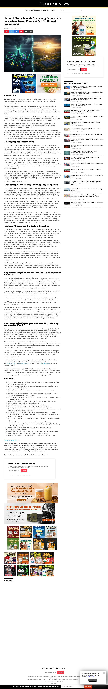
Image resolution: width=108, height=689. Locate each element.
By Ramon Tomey (79, 125)
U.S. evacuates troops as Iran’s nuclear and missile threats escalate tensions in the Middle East (85, 129)
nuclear (53, 10)
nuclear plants (31, 447)
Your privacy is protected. (12, 475)
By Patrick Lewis (79, 131)
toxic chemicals (24, 451)
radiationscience (35, 10)
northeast (13, 447)
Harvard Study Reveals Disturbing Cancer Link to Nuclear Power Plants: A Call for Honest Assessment (86, 93)
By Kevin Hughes (79, 154)
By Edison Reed (79, 95)
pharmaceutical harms (33, 449)
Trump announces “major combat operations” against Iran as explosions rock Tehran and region (85, 99)
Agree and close (92, 680)
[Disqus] (32, 602)
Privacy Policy (54, 683)
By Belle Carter (79, 89)
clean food (55, 443)
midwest (6, 447)
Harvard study (53, 445)
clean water (7, 445)
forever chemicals (35, 445)
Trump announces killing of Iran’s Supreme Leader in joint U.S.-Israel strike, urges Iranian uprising (86, 87)
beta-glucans (24, 443)
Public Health (45, 449)
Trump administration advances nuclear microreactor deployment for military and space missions (83, 152)
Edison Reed (17, 28)
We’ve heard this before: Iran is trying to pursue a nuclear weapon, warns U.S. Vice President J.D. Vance (85, 111)
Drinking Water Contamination (20, 445)
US (35, 451)
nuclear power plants (51, 447)
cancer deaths (33, 443)
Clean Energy (47, 443)
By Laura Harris (79, 101)
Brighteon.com (11, 363)
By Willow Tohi (79, 178)
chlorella (40, 443)
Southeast (17, 451)
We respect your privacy (46, 679)
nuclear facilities (21, 447)
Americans (17, 443)
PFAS (25, 449)
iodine (26, 10)
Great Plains (44, 445)
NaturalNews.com (23, 363)
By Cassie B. (78, 107)
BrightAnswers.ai (45, 363)
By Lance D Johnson (80, 113)
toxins (32, 451)
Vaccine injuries (40, 451)
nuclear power (40, 447)
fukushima (45, 10)
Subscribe (88, 687)
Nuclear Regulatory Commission (13, 449)
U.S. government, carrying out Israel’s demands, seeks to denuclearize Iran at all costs (84, 158)
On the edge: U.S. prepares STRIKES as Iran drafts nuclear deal (86, 134)
